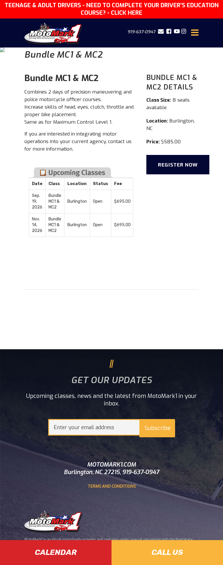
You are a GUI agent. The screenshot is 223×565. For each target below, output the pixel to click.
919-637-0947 (141, 32)
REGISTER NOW (178, 165)
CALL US (167, 552)
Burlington (181, 121)
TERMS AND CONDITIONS (112, 486)
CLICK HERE (126, 13)
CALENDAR (56, 552)
